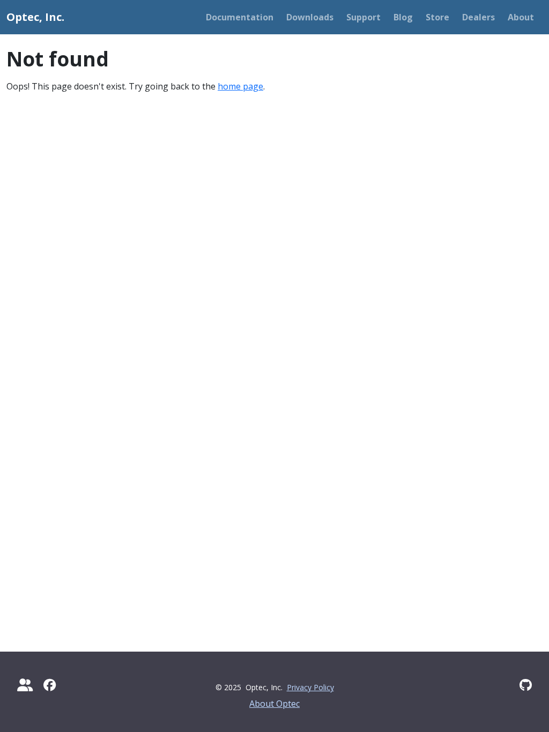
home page (240, 86)
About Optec (274, 703)
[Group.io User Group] (25, 684)
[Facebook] (49, 684)
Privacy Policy (310, 687)
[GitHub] (526, 684)
